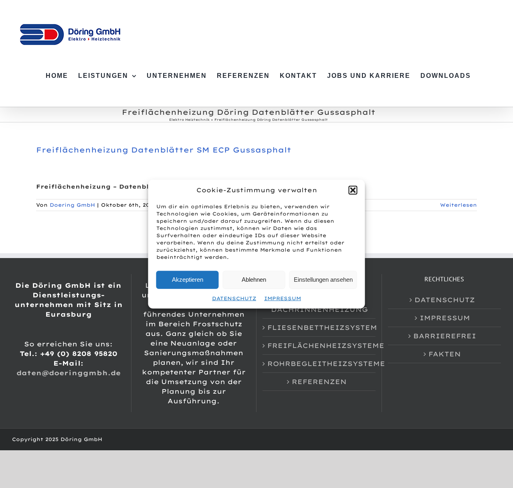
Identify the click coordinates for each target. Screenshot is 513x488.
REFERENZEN (319, 382)
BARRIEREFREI (444, 336)
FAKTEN (444, 354)
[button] (353, 190)
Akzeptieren (187, 279)
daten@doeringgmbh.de (68, 373)
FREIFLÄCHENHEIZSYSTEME (319, 346)
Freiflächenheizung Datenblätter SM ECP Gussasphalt (163, 150)
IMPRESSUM (282, 298)
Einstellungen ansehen (323, 279)
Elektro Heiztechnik (189, 120)
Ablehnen (254, 279)
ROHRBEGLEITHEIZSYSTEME (319, 364)
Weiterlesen (458, 205)
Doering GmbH (72, 205)
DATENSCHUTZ (234, 298)
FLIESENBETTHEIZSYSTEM (319, 327)
